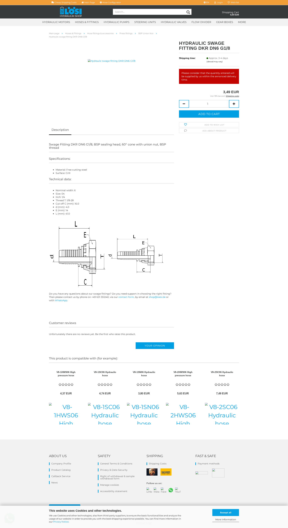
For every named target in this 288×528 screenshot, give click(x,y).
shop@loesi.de (157, 297)
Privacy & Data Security (114, 470)
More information (225, 519)
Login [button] (219, 2)
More (242, 22)
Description (60, 130)
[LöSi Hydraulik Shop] (71, 11)
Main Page (89, 2)
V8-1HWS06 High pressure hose (66, 374)
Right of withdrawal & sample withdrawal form (117, 477)
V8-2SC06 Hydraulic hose (222, 374)
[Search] (188, 12)
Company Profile (61, 463)
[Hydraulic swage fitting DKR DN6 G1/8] (111, 78)
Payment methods (209, 463)
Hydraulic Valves (173, 22)
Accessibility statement (113, 491)
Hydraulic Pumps (116, 22)
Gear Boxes (224, 22)
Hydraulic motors (56, 22)
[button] (206, 2)
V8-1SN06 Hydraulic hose (144, 374)
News (54, 482)
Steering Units (145, 22)
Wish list (234, 2)
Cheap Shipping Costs (65, 2)
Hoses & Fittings (87, 22)
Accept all (225, 512)
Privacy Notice (61, 521)
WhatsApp (61, 300)
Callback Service (60, 476)
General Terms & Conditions (116, 463)
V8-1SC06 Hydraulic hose (105, 374)
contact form (126, 297)
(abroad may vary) (214, 61)
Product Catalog (61, 470)
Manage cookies (109, 485)
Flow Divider (201, 22)
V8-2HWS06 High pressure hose (183, 374)
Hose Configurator (111, 2)
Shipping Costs (157, 463)
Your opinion (155, 345)
